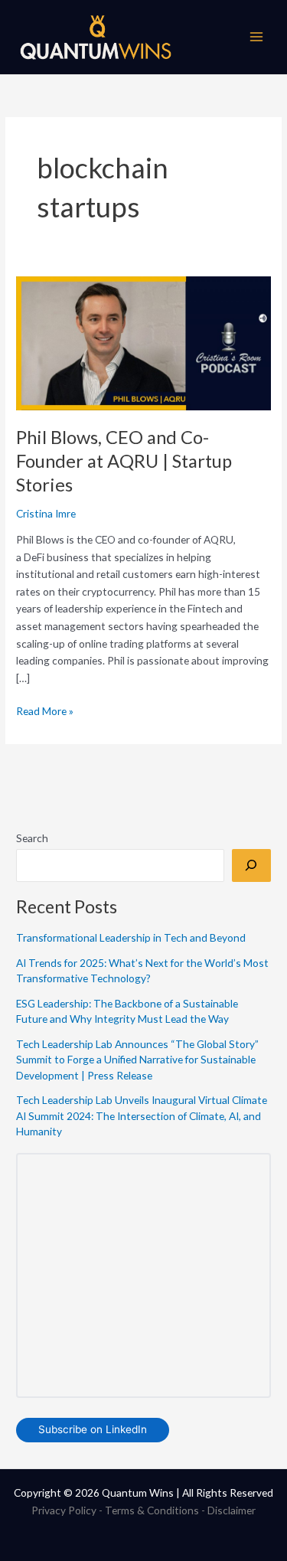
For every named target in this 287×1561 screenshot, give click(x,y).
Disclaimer (231, 1510)
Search (32, 837)
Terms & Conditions (152, 1510)
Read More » (44, 710)
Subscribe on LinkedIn (92, 1429)
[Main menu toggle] (256, 37)
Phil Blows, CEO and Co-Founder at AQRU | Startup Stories (124, 460)
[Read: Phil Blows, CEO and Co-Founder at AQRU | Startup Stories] (143, 341)
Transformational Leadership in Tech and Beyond (131, 937)
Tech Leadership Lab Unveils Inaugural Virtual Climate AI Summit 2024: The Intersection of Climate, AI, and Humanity (141, 1115)
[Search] (251, 865)
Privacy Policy (63, 1510)
